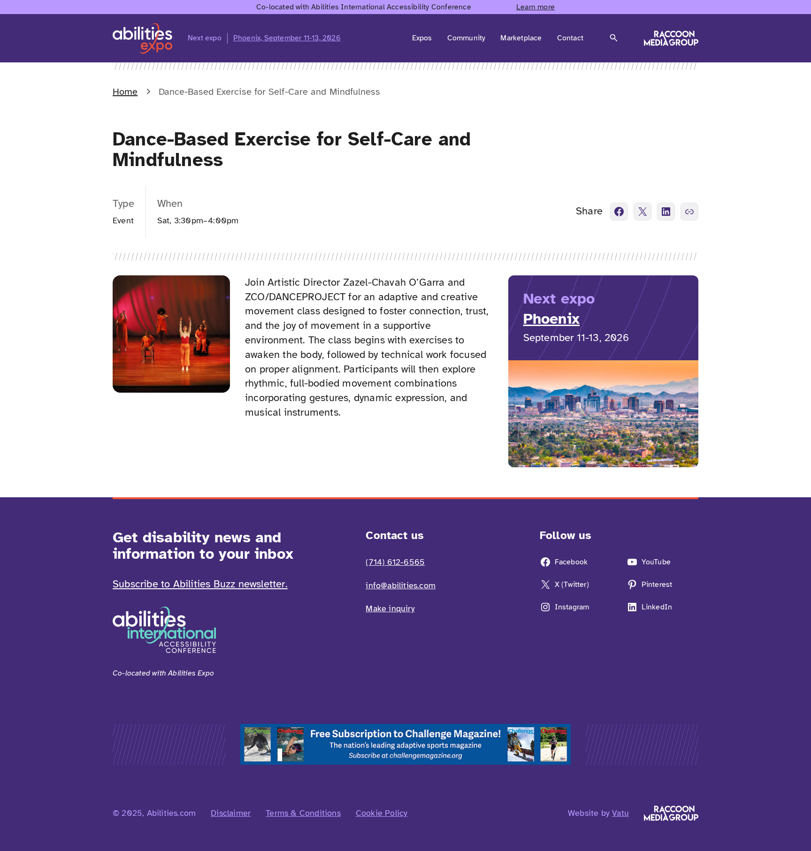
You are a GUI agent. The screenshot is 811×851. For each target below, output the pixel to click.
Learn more (535, 7)
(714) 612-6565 (395, 562)
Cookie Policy (382, 813)
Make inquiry (390, 608)
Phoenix (551, 319)
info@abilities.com (401, 585)
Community (466, 38)
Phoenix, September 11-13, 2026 (287, 38)
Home (125, 92)
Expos (422, 38)
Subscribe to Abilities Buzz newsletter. (200, 583)
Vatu (620, 813)
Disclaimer (231, 813)
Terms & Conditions (303, 813)
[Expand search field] (613, 38)
